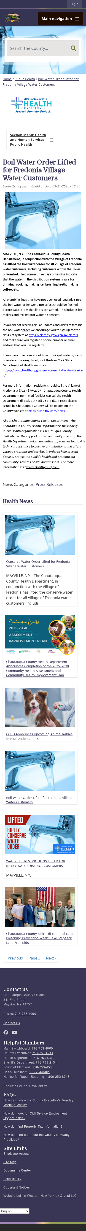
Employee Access (16, 1153)
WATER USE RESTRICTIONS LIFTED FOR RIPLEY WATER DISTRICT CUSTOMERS (35, 863)
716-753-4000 (25, 1013)
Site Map (9, 1162)
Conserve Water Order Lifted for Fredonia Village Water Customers (38, 563)
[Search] (73, 48)
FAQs (9, 1095)
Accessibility (12, 1178)
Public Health (25, 79)
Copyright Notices (16, 1187)
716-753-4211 (42, 1052)
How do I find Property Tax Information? (32, 1126)
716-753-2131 (46, 1062)
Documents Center (17, 1170)
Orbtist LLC (68, 1195)
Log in (74, 4)
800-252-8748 (58, 1076)
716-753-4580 (43, 1067)
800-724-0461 (39, 1072)
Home (7, 79)
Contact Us (11, 1023)
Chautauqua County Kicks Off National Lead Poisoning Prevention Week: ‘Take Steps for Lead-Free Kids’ (39, 938)
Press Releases (49, 484)
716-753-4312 (43, 1057)
